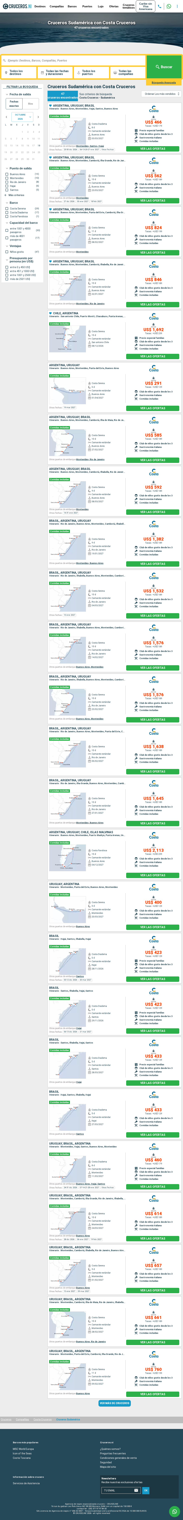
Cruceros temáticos (129, 6)
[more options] (177, 6)
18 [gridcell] (39, 145)
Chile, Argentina (65, 313)
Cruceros (6, 1419)
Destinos (40, 6)
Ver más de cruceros (114, 1403)
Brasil (54, 936)
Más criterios (16, 195)
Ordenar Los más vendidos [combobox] (160, 93)
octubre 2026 (20, 116)
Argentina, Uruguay (64, 365)
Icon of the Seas (22, 1453)
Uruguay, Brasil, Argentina (70, 1143)
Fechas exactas (14, 103)
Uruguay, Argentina (64, 884)
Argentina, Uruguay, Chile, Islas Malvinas (81, 832)
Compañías (57, 6)
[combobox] (74, 60)
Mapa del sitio (108, 1466)
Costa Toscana (22, 1457)
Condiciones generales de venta (118, 1457)
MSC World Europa (23, 1448)
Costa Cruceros (43, 1419)
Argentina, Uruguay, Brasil (74, 105)
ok (146, 1490)
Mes (30, 103)
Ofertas (113, 6)
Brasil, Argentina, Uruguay (70, 520)
